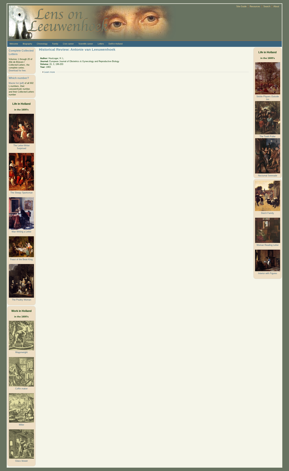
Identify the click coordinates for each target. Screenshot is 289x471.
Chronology (42, 44)
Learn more (49, 72)
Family (55, 44)
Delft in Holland (116, 44)
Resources (255, 6)
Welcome (14, 44)
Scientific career (85, 44)
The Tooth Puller (267, 136)
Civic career (68, 44)
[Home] (92, 22)
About (276, 6)
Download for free (17, 70)
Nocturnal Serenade (267, 175)
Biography (27, 44)
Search (266, 6)
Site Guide (241, 6)
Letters (101, 44)
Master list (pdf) (16, 83)
